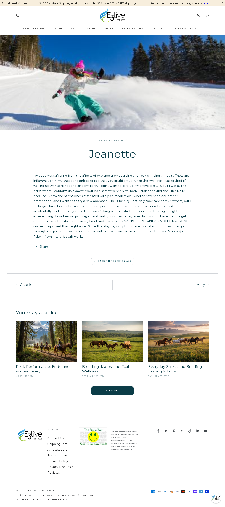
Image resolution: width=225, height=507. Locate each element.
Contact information (30, 499)
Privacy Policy (57, 461)
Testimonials (116, 140)
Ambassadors (57, 449)
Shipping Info (57, 444)
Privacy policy (46, 495)
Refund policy (27, 495)
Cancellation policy (56, 499)
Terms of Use (57, 455)
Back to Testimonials (114, 261)
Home (101, 140)
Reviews (53, 472)
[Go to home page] (112, 15)
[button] (216, 498)
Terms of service (66, 495)
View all (112, 390)
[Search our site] (17, 15)
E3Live (29, 490)
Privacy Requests (60, 467)
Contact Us (55, 438)
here (205, 3)
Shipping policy (86, 495)
